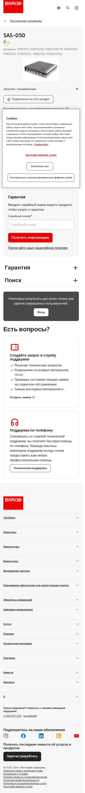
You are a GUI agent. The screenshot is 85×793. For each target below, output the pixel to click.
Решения (8, 633)
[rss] (58, 735)
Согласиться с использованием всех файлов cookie (41, 177)
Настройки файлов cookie (41, 155)
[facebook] (23, 735)
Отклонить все (40, 166)
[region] (41, 148)
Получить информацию (30, 237)
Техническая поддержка (17, 643)
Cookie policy (41, 144)
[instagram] (5, 735)
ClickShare (9, 517)
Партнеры (9, 658)
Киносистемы (11, 546)
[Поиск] (68, 8)
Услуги (7, 624)
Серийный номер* (20, 216)
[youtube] (76, 735)
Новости (8, 672)
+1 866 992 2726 (20, 716)
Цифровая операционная (18, 609)
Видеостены (10, 561)
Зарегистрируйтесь (22, 756)
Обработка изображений (17, 600)
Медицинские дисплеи (16, 571)
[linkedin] (41, 735)
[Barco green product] (41, 42)
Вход (41, 312)
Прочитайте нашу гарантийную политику (38, 248)
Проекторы (9, 532)
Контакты (8, 682)
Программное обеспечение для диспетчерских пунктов (36, 585)
